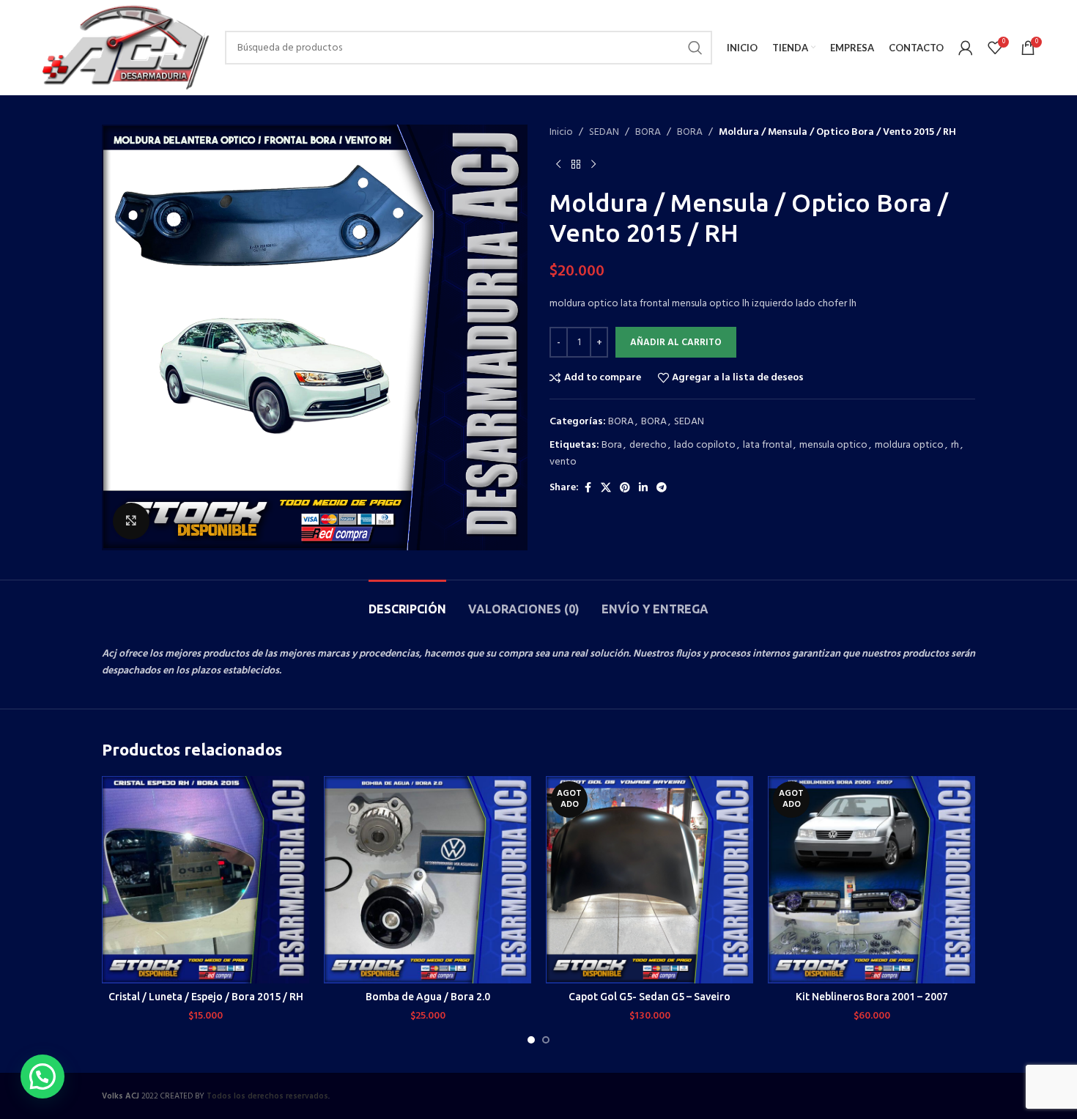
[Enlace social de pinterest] (624, 488)
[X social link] (605, 488)
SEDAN (604, 133)
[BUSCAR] (695, 47)
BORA (648, 133)
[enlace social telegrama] (661, 488)
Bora (612, 445)
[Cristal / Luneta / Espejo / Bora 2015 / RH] (205, 879)
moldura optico (909, 445)
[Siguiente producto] (593, 164)
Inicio (561, 133)
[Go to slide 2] (545, 1040)
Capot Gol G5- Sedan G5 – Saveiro (649, 996)
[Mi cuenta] (965, 47)
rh (955, 445)
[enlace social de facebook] (587, 488)
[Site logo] (124, 48)
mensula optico (833, 445)
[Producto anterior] (558, 164)
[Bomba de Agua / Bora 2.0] (427, 879)
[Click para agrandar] (131, 521)
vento (563, 462)
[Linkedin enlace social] (643, 488)
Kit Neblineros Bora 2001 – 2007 (872, 996)
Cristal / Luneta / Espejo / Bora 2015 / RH (205, 996)
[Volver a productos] (576, 164)
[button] (42, 1076)
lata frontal (767, 445)
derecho (648, 445)
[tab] (407, 602)
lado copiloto (705, 445)
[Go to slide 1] (531, 1040)
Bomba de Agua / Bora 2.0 (428, 996)
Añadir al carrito (676, 342)
